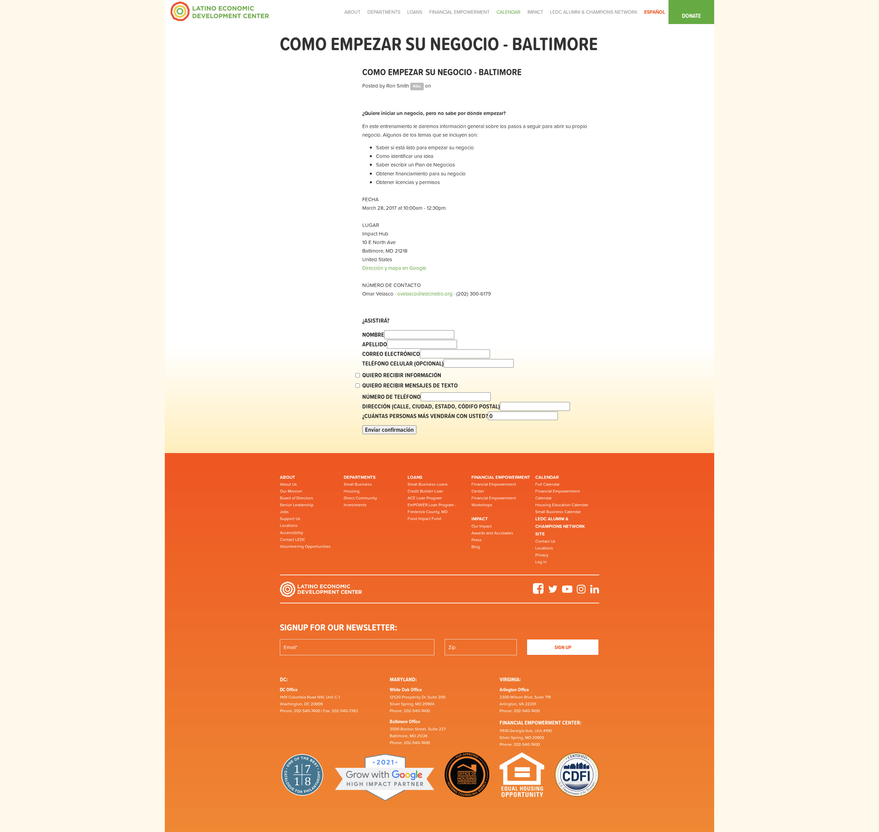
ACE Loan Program (425, 498)
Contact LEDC (292, 539)
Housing (351, 491)
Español (654, 12)
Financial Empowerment (500, 477)
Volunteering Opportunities (305, 546)
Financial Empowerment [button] (459, 12)
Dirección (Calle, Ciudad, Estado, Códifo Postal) (431, 406)
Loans (415, 477)
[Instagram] (581, 591)
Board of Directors (296, 498)
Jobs (284, 512)
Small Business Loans (428, 484)
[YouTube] (567, 591)
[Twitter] (553, 591)
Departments (360, 477)
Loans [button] (414, 12)
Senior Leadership (296, 505)
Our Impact (481, 526)
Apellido (374, 344)
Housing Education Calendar (561, 505)
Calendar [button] (508, 12)
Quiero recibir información (401, 375)
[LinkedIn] (594, 591)
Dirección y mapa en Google (394, 268)
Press (476, 540)
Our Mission (291, 491)
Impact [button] (535, 12)
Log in (541, 562)
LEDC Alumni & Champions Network (593, 12)
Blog (475, 547)
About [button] (352, 12)
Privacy (541, 555)
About (287, 477)
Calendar (547, 477)
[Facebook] (538, 591)
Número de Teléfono (391, 396)
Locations (289, 525)
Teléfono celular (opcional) (403, 363)
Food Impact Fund (424, 519)
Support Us (290, 519)
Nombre (373, 334)
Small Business (358, 484)
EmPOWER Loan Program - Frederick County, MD (432, 508)
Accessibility (291, 533)
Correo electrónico (391, 353)
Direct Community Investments (360, 501)
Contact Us (545, 541)
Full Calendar (547, 484)
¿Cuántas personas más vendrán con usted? (425, 416)
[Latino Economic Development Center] (220, 11)
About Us (288, 484)
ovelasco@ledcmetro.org (425, 294)
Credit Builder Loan (425, 491)
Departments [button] (383, 12)
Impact (479, 519)
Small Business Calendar (558, 512)
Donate (691, 15)
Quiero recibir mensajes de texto (410, 385)
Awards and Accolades (492, 533)
